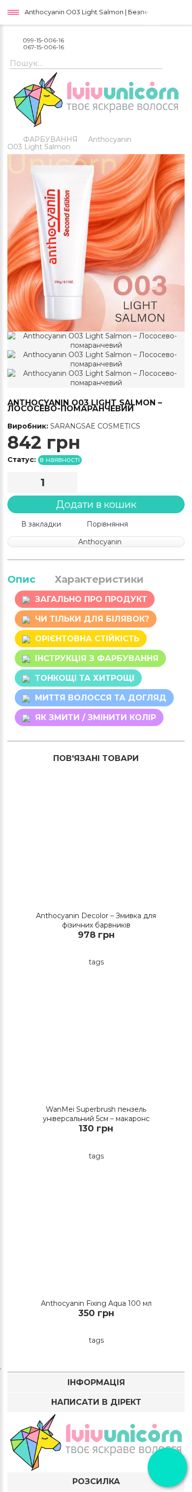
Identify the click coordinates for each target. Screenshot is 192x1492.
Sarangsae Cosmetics (95, 426)
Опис (21, 579)
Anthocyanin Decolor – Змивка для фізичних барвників (96, 920)
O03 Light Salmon (38, 146)
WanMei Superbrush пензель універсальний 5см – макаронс (96, 1114)
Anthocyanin (109, 139)
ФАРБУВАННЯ (50, 139)
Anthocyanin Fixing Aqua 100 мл (96, 1303)
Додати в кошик (96, 504)
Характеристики (99, 579)
